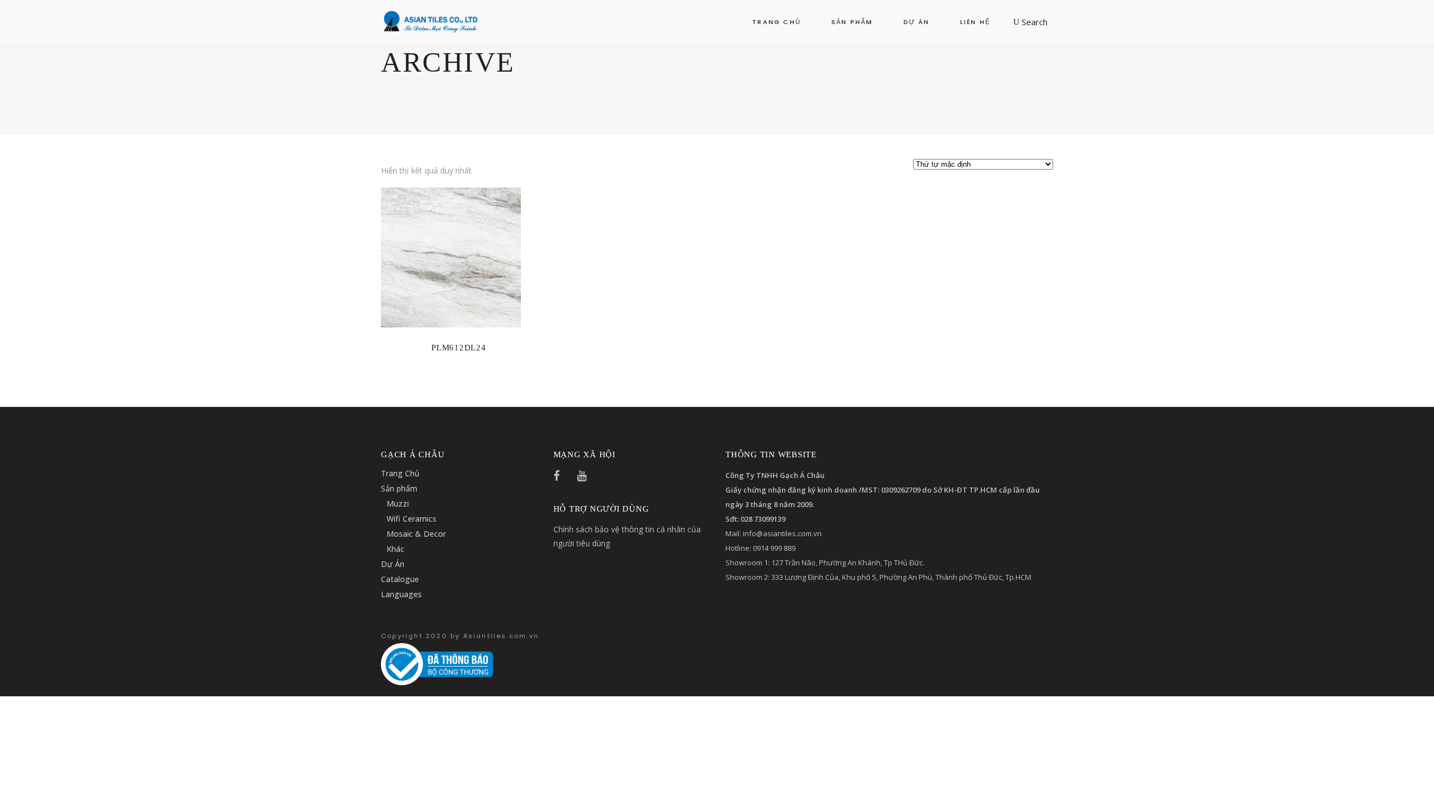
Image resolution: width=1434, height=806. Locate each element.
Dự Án (392, 564)
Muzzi (398, 503)
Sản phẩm (399, 488)
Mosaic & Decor (416, 533)
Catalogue (400, 579)
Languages (401, 594)
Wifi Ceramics (411, 518)
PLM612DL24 (458, 347)
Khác (395, 548)
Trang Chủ (400, 473)
